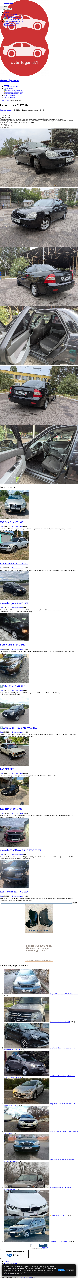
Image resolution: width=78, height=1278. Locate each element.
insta (30, 1277)
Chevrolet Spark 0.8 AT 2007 (14, 603)
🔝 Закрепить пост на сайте (13, 18)
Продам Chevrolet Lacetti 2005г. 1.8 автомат (64, 994)
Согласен (61, 1270)
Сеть (7, 100)
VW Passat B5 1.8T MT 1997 (14, 563)
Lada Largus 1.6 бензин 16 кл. (59, 1241)
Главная (6, 12)
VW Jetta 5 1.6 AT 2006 (11, 522)
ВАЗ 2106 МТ (7, 769)
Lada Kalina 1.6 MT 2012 (12, 644)
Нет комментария (17, 526)
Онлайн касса (8, 16)
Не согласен (70, 1270)
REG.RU (45, 1248)
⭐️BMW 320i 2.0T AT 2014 (58, 1215)
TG (24, 1277)
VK (20, 1277)
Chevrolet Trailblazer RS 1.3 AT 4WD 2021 (21, 850)
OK (27, 1277)
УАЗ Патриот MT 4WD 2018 (14, 891)
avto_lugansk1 (7, 110)
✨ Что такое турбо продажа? (13, 19)
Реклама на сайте (9, 25)
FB (34, 1277)
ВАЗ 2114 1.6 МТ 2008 (11, 809)
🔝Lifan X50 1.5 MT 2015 (12, 686)
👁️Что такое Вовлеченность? (13, 21)
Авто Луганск (8, 3)
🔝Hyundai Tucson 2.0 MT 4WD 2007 (18, 728)
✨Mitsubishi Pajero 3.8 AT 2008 (60, 1022)
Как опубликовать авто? (12, 14)
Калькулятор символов (11, 23)
